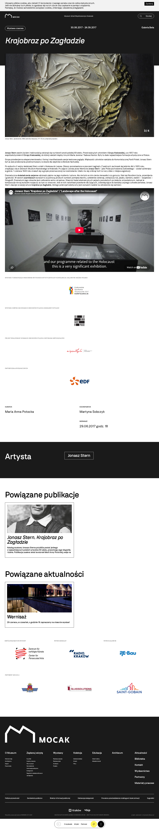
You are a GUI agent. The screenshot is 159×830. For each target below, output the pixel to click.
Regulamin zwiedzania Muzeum (35, 773)
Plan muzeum (30, 763)
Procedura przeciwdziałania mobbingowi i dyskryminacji (120, 798)
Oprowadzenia (30, 766)
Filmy (74, 763)
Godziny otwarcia (31, 761)
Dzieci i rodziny (96, 759)
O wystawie (68, 824)
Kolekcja (77, 752)
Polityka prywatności (12, 798)
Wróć (59, 824)
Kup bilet (29, 759)
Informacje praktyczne (32, 768)
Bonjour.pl (151, 815)
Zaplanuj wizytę (35, 752)
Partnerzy (140, 777)
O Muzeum (10, 752)
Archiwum (55, 763)
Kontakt (139, 764)
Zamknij (149, 4)
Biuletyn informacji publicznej (60, 798)
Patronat (84, 824)
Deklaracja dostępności (86, 798)
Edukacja (97, 752)
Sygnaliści (150, 798)
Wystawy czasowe (57, 759)
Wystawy (58, 752)
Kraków (75, 810)
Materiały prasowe (144, 783)
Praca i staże (8, 766)
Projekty (55, 766)
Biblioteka (140, 758)
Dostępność (30, 770)
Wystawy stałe (57, 761)
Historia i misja (8, 759)
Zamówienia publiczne (34, 798)
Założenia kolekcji (77, 759)
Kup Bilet (94, 824)
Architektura (8, 761)
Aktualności (141, 752)
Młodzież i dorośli (96, 761)
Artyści (75, 761)
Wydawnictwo (142, 771)
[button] (101, 824)
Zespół (6, 763)
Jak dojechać (30, 775)
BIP (87, 810)
